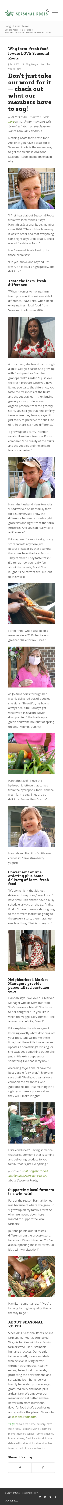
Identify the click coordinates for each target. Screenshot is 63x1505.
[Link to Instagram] (45, 1497)
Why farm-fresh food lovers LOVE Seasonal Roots (28, 53)
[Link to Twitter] (50, 1497)
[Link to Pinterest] (40, 1497)
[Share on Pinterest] (43, 1468)
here (11, 121)
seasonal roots (36, 1448)
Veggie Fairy (14, 68)
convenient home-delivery (30, 1424)
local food (38, 1443)
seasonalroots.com (24, 1417)
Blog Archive (37, 64)
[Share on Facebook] (19, 1468)
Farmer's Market (31, 1428)
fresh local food (35, 1438)
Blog (29, 29)
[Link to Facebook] (55, 1497)
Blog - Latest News (17, 26)
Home (22, 29)
